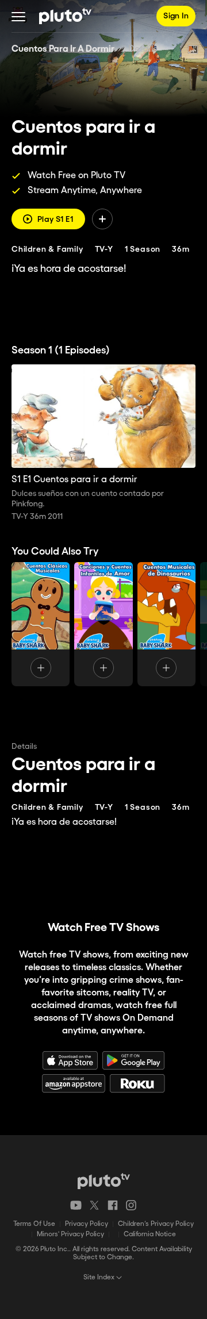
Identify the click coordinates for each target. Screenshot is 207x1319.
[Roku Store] (137, 1083)
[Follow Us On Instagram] (131, 1205)
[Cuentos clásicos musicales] (41, 624)
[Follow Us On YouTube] (76, 1205)
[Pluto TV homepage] (104, 1181)
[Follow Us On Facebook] (112, 1205)
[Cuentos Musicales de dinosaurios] (166, 624)
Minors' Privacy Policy (70, 1234)
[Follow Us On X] (94, 1205)
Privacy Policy (86, 1224)
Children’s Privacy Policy (156, 1224)
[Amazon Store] (73, 1083)
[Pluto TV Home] (65, 16)
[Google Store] (133, 1060)
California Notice (150, 1234)
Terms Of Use (34, 1224)
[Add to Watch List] (102, 219)
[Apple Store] (70, 1060)
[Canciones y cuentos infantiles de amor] (103, 624)
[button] (18, 16)
